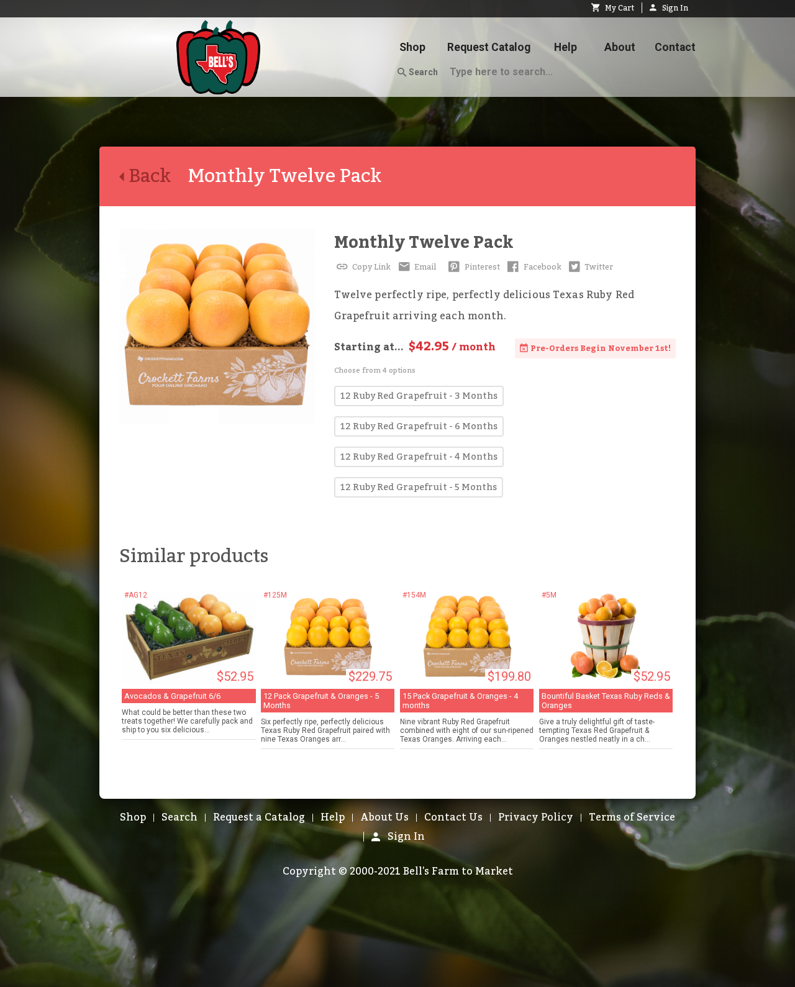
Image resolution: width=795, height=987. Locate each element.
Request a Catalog (259, 817)
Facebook (541, 267)
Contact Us (453, 817)
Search (422, 72)
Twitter (598, 267)
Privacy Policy (535, 817)
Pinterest (481, 267)
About (619, 47)
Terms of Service (632, 817)
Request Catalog (488, 47)
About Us (384, 817)
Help (565, 47)
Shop (412, 47)
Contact (675, 47)
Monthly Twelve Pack (424, 242)
